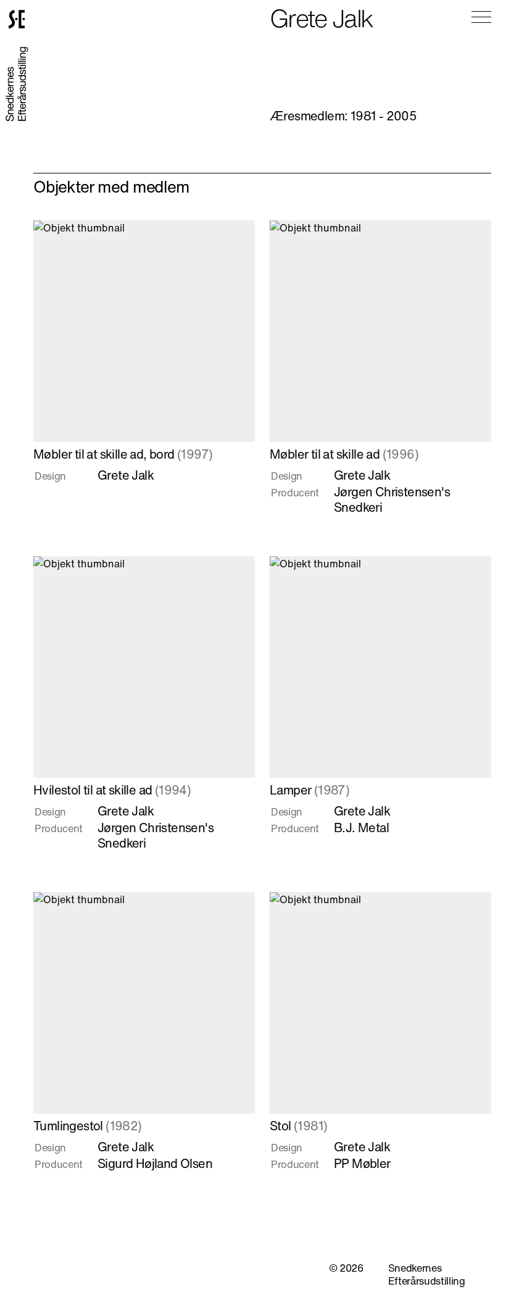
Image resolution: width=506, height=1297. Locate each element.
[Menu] (481, 17)
